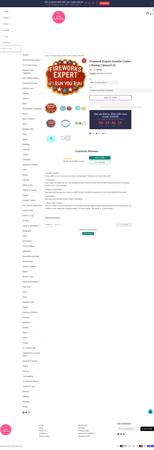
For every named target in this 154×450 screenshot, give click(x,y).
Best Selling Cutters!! (31, 78)
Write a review (88, 233)
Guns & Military (29, 246)
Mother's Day (28, 277)
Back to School (28, 119)
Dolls (24, 170)
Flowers (26, 195)
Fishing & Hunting (30, 190)
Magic (25, 272)
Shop (41, 428)
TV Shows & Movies (30, 381)
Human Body (28, 261)
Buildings (26, 144)
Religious (26, 322)
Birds (25, 124)
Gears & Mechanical (31, 226)
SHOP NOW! (104, 3)
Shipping (92, 73)
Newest (26, 55)
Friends (26, 221)
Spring (25, 343)
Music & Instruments (31, 282)
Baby (25, 104)
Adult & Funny (28, 88)
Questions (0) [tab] (57, 224)
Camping (26, 149)
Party (25, 297)
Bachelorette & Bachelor (32, 109)
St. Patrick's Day (29, 348)
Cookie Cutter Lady (16, 446)
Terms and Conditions (86, 433)
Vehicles (26, 391)
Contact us (43, 433)
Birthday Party (28, 129)
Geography (32, 231)
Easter (25, 175)
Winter (25, 407)
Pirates (25, 307)
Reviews (81, 428)
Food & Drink (28, 210)
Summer (26, 371)
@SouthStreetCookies (32, 60)
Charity (25, 154)
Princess (26, 317)
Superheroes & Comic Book (31, 354)
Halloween (27, 251)
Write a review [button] (99, 158)
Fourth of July (28, 216)
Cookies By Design (30, 83)
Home (41, 425)
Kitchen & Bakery (29, 266)
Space (25, 333)
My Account (82, 425)
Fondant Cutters (29, 200)
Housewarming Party (31, 256)
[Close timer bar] (152, 3)
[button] (110, 103)
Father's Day (28, 185)
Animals (32, 93)
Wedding (26, 402)
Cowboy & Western (30, 165)
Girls (24, 236)
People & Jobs (28, 302)
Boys (25, 134)
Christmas (27, 160)
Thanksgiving (28, 376)
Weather (26, 397)
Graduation (27, 241)
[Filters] (118, 224)
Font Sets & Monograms (32, 205)
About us (42, 431)
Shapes (26, 328)
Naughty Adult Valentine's (28, 71)
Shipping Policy (84, 436)
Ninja (25, 292)
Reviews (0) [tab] (49, 224)
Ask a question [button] (100, 162)
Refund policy (44, 436)
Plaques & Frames (30, 312)
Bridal (25, 139)
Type (90, 87)
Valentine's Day (29, 386)
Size (90, 79)
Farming (26, 180)
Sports (32, 338)
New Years (27, 287)
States (25, 366)
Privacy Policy (83, 431)
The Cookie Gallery (30, 65)
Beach (25, 114)
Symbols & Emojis (30, 361)
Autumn (26, 98)
